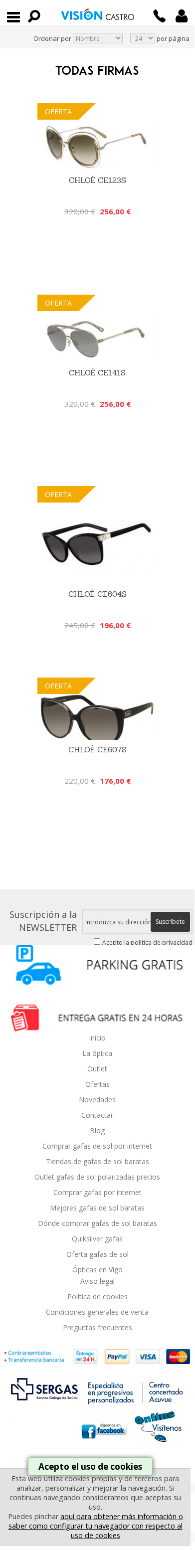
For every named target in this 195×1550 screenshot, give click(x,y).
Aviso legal (97, 1281)
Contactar (97, 1115)
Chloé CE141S (97, 372)
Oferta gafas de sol (97, 1254)
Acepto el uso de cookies (90, 1466)
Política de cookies (97, 1296)
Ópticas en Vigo (97, 1269)
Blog (97, 1130)
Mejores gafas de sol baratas (97, 1207)
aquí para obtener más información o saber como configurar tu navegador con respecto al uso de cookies (95, 1526)
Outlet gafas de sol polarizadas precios (97, 1177)
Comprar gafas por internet (97, 1192)
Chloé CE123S (97, 180)
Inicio (97, 1037)
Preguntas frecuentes (97, 1327)
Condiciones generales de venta (97, 1312)
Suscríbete (170, 921)
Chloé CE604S (97, 594)
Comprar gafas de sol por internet (97, 1146)
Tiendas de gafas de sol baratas (97, 1161)
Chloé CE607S (97, 749)
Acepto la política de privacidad (147, 942)
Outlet (97, 1068)
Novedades (97, 1099)
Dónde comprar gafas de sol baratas (97, 1223)
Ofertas (97, 1084)
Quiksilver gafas (97, 1238)
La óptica (97, 1053)
